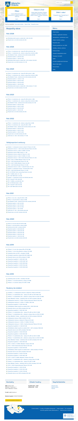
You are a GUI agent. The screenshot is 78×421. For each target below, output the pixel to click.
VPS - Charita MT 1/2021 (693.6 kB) (15, 179)
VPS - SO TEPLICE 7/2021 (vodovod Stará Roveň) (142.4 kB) (20, 172)
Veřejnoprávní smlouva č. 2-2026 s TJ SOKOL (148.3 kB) (19, 150)
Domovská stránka (19, 24)
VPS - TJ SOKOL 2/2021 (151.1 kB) (15, 174)
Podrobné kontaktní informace (13, 400)
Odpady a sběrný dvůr (20, 15)
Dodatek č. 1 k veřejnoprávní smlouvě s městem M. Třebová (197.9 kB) (21, 147)
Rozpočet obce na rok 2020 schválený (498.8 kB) (17, 238)
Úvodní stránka (35, 408)
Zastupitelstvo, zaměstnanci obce (60, 37)
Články (61, 16)
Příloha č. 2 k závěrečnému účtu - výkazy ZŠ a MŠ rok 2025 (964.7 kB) (21, 51)
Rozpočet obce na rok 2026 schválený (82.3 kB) (17, 40)
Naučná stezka (54, 387)
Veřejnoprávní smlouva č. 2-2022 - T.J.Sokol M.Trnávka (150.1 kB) (21, 166)
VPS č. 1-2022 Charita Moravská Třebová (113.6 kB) (18, 170)
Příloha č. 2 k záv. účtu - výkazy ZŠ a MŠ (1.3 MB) (17, 197)
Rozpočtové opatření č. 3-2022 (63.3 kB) (16, 128)
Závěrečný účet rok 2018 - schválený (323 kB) (18, 278)
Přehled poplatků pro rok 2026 (60, 45)
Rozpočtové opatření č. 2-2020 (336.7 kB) (16, 234)
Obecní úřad (27, 24)
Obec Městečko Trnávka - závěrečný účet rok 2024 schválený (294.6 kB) (22, 77)
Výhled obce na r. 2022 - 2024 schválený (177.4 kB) (18, 135)
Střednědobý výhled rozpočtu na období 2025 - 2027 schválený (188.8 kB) (22, 60)
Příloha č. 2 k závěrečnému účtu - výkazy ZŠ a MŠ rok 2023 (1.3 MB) (21, 99)
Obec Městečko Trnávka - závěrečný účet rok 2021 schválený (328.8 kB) (22, 201)
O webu (42, 408)
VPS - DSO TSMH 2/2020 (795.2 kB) (15, 186)
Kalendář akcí (65, 15)
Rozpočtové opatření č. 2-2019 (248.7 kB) (17, 261)
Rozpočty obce (34, 24)
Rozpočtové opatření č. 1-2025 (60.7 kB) (16, 58)
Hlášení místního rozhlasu (36, 15)
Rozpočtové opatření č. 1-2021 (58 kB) (15, 208)
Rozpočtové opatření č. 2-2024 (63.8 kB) (16, 82)
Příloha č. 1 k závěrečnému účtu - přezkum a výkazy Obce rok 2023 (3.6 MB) (23, 101)
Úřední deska (34, 12)
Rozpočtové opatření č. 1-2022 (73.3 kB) (16, 132)
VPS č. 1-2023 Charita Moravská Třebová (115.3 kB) (18, 165)
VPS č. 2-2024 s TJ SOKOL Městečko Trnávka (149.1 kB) (19, 159)
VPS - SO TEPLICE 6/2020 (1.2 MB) (15, 183)
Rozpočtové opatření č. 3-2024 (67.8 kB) (16, 80)
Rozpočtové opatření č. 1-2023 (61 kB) (15, 110)
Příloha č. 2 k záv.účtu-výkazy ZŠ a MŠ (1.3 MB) (19, 282)
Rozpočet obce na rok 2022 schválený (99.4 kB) (17, 133)
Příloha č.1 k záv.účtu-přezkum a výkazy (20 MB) (17, 225)
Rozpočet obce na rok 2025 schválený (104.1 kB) (17, 62)
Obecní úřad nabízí (57, 64)
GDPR (54, 58)
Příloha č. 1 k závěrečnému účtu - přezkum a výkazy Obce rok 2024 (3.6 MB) (23, 75)
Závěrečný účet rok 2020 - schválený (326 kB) (17, 227)
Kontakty (40, 12)
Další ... (17, 19)
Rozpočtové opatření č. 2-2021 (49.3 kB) (16, 206)
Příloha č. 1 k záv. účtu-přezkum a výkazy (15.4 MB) (20, 251)
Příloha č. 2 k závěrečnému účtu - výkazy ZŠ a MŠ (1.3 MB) (19, 124)
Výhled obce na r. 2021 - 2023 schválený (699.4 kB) (18, 210)
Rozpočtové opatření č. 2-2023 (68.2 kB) (16, 108)
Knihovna (17, 16)
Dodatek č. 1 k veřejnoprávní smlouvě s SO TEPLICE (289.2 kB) (20, 177)
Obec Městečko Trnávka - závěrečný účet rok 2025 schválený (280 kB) (21, 55)
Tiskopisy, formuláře (41, 13)
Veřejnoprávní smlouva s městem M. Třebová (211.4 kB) (19, 154)
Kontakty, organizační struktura (60, 34)
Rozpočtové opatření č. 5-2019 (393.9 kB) (18, 267)
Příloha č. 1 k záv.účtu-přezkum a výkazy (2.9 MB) (19, 280)
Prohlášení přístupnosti (50, 408)
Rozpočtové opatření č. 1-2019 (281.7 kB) (17, 259)
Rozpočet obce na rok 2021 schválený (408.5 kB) (17, 212)
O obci (12, 13)
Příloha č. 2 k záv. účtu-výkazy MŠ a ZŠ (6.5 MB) (19, 249)
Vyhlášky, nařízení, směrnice (59, 48)
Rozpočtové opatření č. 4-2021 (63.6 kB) (16, 203)
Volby (54, 69)
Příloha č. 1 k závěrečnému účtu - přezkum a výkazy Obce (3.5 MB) (21, 123)
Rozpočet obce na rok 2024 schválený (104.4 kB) (17, 87)
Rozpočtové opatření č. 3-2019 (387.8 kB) (17, 263)
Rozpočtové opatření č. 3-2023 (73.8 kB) (16, 106)
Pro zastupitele (68, 408)
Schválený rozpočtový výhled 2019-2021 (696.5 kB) (20, 255)
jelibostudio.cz (55, 410)
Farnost (53, 388)
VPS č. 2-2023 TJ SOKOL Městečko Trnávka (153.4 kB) (18, 163)
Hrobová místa (56, 50)
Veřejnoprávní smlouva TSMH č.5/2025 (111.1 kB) (17, 152)
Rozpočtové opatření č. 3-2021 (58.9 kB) (16, 205)
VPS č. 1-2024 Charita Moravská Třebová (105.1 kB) (18, 161)
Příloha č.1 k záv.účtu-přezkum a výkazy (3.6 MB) (17, 199)
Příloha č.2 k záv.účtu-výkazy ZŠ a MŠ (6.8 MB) (17, 223)
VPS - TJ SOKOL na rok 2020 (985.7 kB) (15, 181)
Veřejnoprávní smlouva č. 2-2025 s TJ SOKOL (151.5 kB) (19, 156)
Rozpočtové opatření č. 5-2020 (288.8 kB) (16, 229)
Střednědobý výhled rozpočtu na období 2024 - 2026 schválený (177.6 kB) (22, 86)
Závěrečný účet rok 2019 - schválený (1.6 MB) (18, 253)
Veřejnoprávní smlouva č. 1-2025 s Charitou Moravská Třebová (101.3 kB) (22, 157)
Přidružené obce (18, 13)
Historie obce (54, 385)
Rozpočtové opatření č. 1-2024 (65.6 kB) (16, 84)
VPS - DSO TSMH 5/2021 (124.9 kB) (15, 175)
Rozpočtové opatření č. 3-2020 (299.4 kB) (16, 232)
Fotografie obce (57, 15)
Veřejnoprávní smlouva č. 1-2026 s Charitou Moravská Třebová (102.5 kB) (22, 148)
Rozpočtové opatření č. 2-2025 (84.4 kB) (16, 56)
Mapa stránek (60, 408)
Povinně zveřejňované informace (60, 61)
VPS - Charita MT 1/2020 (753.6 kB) (15, 184)
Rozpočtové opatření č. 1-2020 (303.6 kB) (16, 236)
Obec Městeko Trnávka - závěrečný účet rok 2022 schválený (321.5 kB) (21, 126)
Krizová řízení (56, 66)
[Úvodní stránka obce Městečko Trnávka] (13, 3)
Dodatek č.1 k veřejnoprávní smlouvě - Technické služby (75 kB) (20, 168)
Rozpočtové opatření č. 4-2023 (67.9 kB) (16, 104)
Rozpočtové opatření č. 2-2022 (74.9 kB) (16, 130)
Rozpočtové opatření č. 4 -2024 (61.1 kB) (16, 78)
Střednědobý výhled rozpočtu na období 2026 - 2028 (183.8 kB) (20, 38)
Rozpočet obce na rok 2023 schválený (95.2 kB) (17, 111)
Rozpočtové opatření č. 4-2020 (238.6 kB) (16, 230)
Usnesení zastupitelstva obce (59, 53)
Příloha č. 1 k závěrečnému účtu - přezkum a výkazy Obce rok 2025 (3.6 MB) (23, 53)
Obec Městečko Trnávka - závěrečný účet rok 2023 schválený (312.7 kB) (22, 102)
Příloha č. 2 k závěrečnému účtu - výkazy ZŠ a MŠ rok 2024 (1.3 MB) (21, 73)
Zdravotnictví (11, 15)
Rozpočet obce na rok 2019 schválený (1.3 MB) (19, 257)
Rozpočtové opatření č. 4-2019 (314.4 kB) (17, 265)
